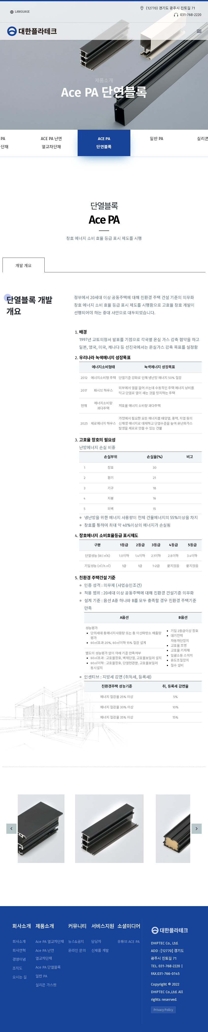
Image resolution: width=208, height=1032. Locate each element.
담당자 (96, 942)
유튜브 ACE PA (128, 942)
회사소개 (19, 942)
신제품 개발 (100, 950)
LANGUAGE (22, 11)
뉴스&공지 (76, 942)
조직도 (17, 968)
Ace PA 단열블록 (48, 967)
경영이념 (19, 959)
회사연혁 (19, 950)
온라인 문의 (77, 950)
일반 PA (156, 138)
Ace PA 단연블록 (104, 142)
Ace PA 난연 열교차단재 (51, 142)
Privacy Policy (163, 1010)
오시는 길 (19, 977)
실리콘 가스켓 (46, 985)
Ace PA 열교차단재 (50, 942)
